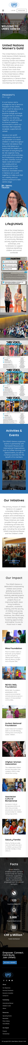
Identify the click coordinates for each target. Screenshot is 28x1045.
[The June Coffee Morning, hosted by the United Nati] (14, 298)
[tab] (25, 28)
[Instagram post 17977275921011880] (14, 410)
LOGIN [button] (13, 10)
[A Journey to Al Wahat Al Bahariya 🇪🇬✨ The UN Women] (14, 326)
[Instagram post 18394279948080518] (14, 354)
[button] (4, 552)
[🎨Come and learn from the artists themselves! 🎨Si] (14, 271)
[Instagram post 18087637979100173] (14, 382)
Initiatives (14, 561)
